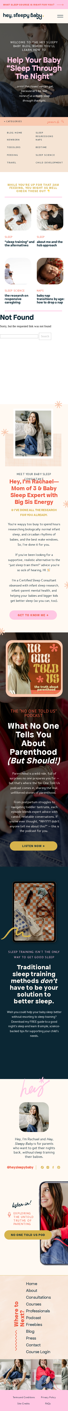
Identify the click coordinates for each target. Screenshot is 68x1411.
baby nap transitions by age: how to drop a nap (50, 299)
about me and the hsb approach (50, 243)
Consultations (38, 1297)
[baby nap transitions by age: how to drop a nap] (50, 271)
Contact (33, 1345)
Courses (33, 1304)
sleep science (15, 290)
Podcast (33, 1317)
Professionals (38, 1311)
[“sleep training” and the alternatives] (18, 217)
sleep (9, 236)
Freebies (34, 1324)
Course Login (38, 1351)
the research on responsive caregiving (16, 299)
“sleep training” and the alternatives (20, 243)
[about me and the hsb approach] (50, 217)
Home (31, 1283)
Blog (30, 1331)
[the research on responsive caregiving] (18, 271)
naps (40, 290)
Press (31, 1338)
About (31, 1290)
